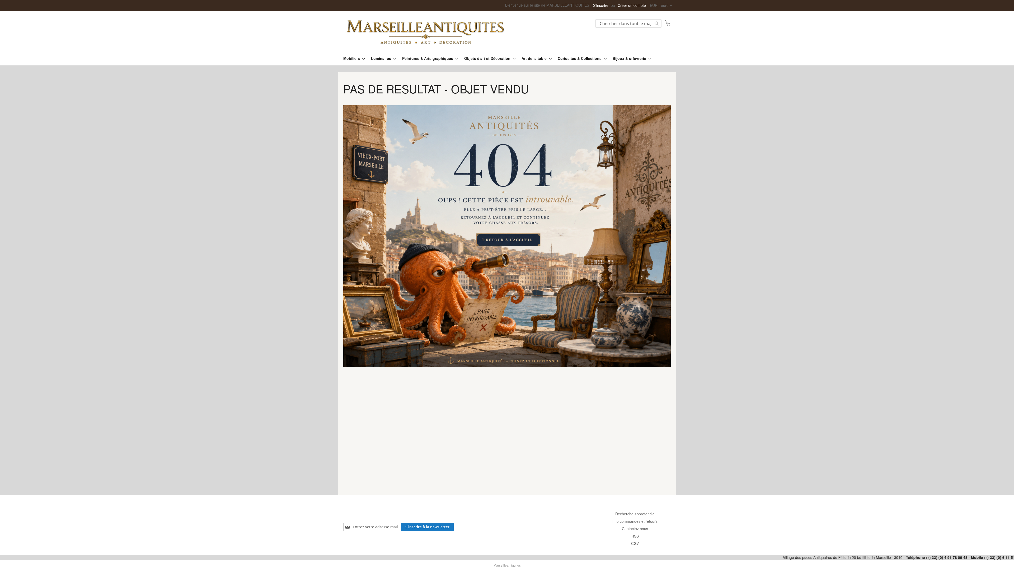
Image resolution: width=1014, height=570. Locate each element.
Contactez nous (635, 528)
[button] (661, 5)
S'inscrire (600, 5)
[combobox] (628, 23)
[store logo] (425, 31)
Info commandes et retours (635, 521)
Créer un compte (632, 5)
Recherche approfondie (635, 513)
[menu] (507, 58)
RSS (635, 536)
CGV (635, 543)
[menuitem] (352, 58)
